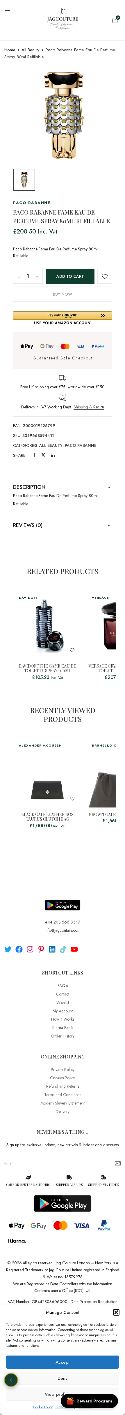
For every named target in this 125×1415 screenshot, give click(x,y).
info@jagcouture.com (63, 930)
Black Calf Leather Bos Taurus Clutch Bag (47, 817)
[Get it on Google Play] (62, 900)
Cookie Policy (43, 1407)
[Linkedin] (52, 949)
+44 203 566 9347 (62, 922)
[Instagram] (30, 949)
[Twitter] (43, 455)
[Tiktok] (63, 949)
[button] (116, 1312)
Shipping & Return (89, 407)
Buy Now (62, 294)
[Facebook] (34, 455)
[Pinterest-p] (41, 949)
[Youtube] (74, 949)
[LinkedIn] (53, 455)
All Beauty (31, 50)
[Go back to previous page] (11, 1380)
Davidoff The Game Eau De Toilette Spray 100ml (47, 669)
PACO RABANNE (81, 445)
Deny (62, 1378)
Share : (20, 455)
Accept (62, 1362)
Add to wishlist (104, 276)
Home (9, 50)
